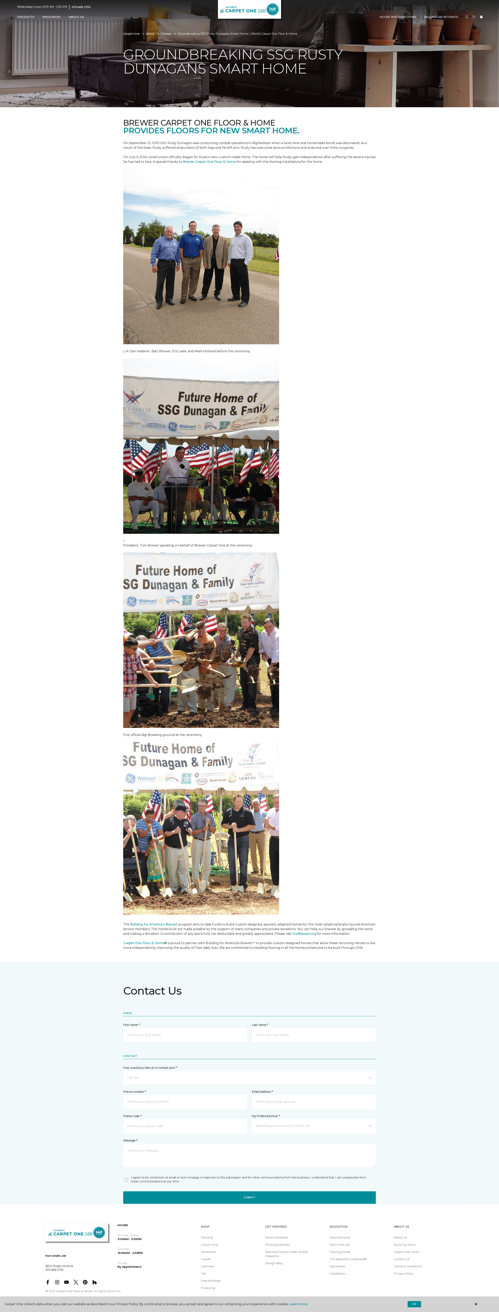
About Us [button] (76, 17)
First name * (131, 1024)
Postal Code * (132, 1116)
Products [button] (25, 17)
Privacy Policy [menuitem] (404, 1273)
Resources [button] (51, 17)
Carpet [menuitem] (206, 1259)
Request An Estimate (441, 17)
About (150, 33)
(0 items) (481, 17)
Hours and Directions (398, 17)
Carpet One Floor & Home (143, 943)
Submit (249, 1197)
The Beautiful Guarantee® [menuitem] (348, 1259)
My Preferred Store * (266, 1116)
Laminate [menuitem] (207, 1266)
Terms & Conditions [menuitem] (408, 1266)
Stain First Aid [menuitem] (339, 1244)
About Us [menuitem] (400, 1237)
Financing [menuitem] (208, 1288)
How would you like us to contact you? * (150, 1067)
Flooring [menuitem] (207, 1237)
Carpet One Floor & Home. (74, 1291)
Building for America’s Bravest (154, 924)
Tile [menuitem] (203, 1273)
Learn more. (298, 1304)
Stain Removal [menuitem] (340, 1237)
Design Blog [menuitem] (274, 1263)
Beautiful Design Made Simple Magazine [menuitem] (286, 1254)
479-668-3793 (81, 7)
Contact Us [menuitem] (402, 1259)
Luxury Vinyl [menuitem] (209, 1244)
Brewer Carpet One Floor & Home (209, 162)
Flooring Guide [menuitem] (340, 1252)
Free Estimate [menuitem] (211, 1281)
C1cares (166, 33)
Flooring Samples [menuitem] (277, 1244)
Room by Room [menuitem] (405, 1244)
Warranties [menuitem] (337, 1266)
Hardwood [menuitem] (208, 1252)
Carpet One (131, 33)
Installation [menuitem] (338, 1273)
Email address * (262, 1091)
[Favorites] (474, 17)
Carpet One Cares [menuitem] (406, 1252)
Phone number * (134, 1091)
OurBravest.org (304, 934)
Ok (414, 1304)
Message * (130, 1140)
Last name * (260, 1024)
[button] (466, 17)
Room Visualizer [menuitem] (276, 1237)
